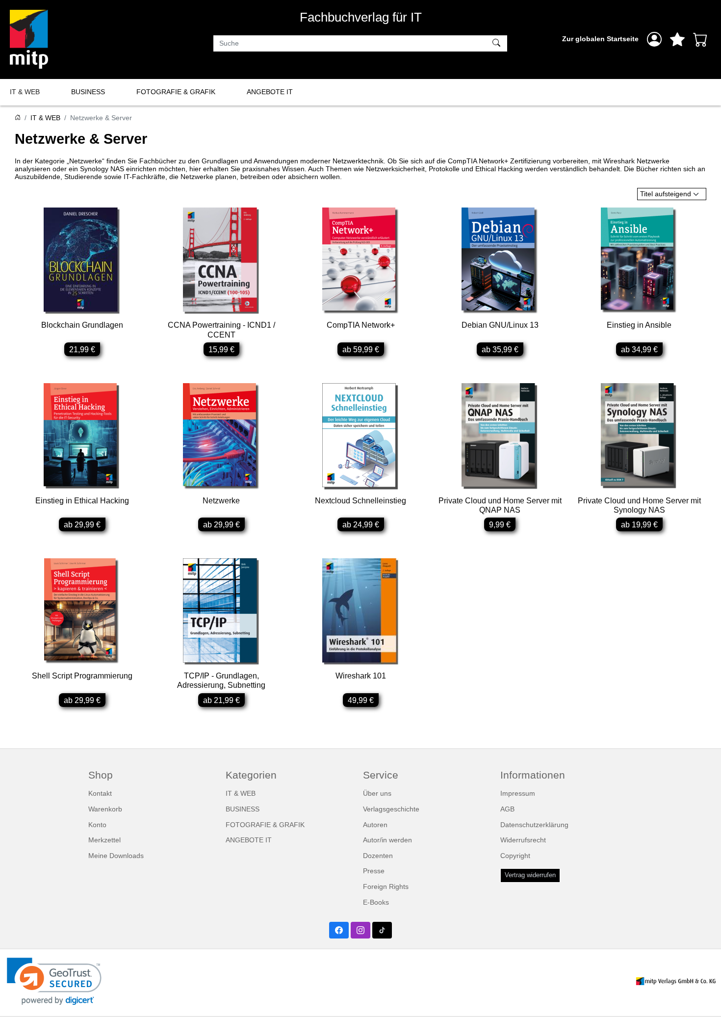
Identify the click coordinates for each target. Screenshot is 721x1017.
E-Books (376, 902)
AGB (507, 809)
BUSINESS (88, 92)
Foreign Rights (386, 886)
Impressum (517, 793)
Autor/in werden (387, 840)
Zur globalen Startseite (600, 39)
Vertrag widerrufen (530, 875)
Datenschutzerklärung (534, 825)
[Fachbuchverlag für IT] (29, 39)
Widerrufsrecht (523, 840)
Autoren (375, 825)
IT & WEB (25, 92)
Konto (97, 825)
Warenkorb (105, 809)
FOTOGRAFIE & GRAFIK (175, 92)
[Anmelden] (654, 39)
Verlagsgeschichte (391, 809)
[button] (54, 981)
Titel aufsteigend (665, 194)
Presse (374, 871)
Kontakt (100, 793)
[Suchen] (498, 43)
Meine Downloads (116, 856)
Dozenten (378, 856)
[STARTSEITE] (18, 118)
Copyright (515, 856)
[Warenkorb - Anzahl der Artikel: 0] (700, 39)
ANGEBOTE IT (270, 92)
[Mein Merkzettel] (677, 39)
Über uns (377, 793)
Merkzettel (104, 840)
